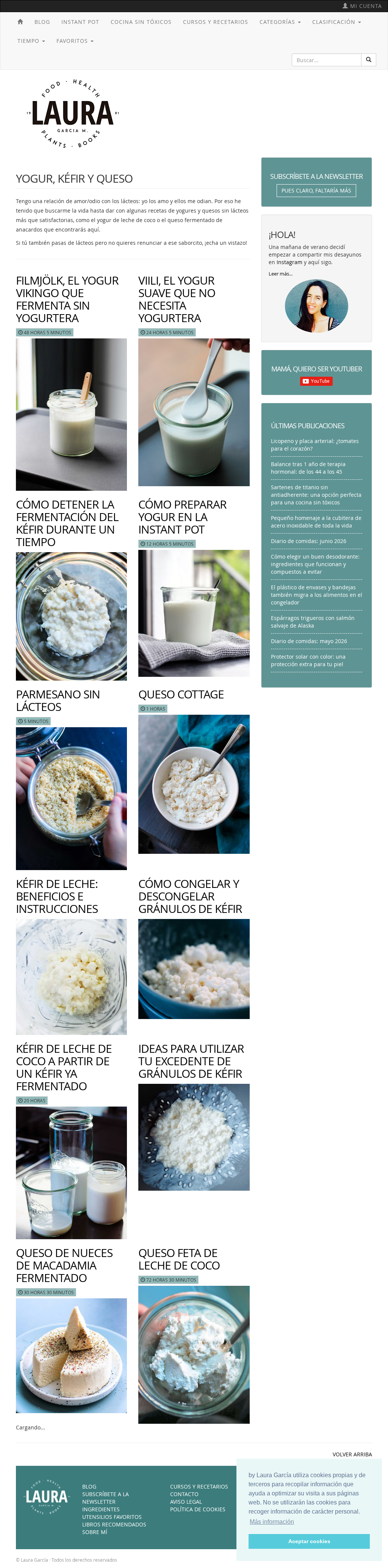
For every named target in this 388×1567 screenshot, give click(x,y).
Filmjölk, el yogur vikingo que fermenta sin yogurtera (67, 299)
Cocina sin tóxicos (141, 21)
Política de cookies (197, 1509)
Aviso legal (186, 1501)
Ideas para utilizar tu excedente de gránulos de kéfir (191, 1061)
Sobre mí (94, 1532)
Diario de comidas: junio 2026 (308, 541)
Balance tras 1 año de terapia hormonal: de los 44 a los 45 (308, 467)
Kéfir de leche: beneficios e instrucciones (57, 896)
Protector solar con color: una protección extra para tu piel (308, 660)
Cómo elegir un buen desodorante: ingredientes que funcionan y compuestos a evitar (315, 564)
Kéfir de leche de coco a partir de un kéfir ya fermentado (64, 1067)
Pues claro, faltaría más (316, 190)
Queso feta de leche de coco (179, 1259)
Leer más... (281, 274)
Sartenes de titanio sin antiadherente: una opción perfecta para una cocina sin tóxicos (316, 495)
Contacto (184, 1494)
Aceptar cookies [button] (309, 1541)
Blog (42, 21)
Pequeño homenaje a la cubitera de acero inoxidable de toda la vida (316, 521)
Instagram (289, 262)
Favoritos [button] (73, 40)
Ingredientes (101, 1509)
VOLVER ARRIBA (352, 1454)
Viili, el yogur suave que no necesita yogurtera (176, 299)
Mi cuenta (365, 5)
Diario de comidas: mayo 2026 (309, 641)
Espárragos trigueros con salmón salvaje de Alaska (313, 621)
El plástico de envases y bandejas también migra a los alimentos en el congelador (316, 595)
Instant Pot (80, 21)
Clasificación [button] (334, 21)
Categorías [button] (278, 21)
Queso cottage (181, 694)
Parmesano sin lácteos (58, 700)
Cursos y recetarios (215, 21)
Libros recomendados (114, 1524)
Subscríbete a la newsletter (105, 1497)
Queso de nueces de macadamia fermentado (64, 1265)
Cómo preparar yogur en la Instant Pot (182, 517)
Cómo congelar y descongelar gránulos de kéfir (190, 896)
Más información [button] (272, 1521)
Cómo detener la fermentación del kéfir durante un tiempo (67, 523)
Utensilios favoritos (112, 1516)
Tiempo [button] (29, 40)
